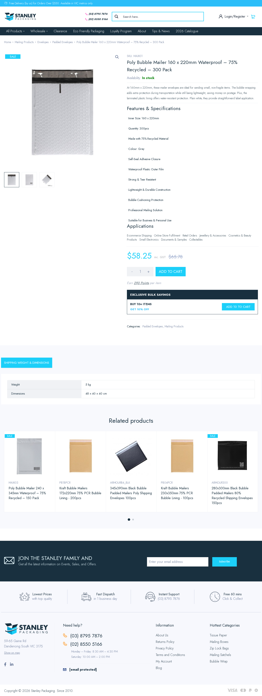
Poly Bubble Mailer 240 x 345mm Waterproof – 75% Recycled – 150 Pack (27, 493)
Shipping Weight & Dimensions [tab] (26, 363)
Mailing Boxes (219, 641)
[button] (117, 57)
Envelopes (43, 42)
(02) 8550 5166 (98, 19)
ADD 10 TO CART (238, 306)
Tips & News (161, 31)
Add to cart (170, 271)
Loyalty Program (121, 31)
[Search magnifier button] (116, 16)
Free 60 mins (233, 594)
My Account (164, 661)
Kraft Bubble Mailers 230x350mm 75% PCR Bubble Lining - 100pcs (177, 493)
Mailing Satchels (220, 654)
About (142, 31)
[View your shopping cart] (253, 16)
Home (7, 42)
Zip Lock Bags (219, 648)
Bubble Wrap (219, 661)
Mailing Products (24, 42)
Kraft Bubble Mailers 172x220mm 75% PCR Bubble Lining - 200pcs (80, 493)
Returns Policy (165, 641)
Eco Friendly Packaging (88, 31)
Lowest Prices (42, 594)
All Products (14, 31)
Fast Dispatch (105, 594)
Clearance (60, 31)
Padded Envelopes (62, 42)
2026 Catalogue (187, 31)
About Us (162, 635)
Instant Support (169, 594)
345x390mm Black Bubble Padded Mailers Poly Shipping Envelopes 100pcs (131, 493)
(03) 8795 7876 (98, 14)
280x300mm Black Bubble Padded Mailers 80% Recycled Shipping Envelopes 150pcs (232, 495)
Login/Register (235, 16)
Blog (159, 668)
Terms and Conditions (170, 654)
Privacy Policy (165, 648)
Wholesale (37, 31)
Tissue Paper (218, 635)
